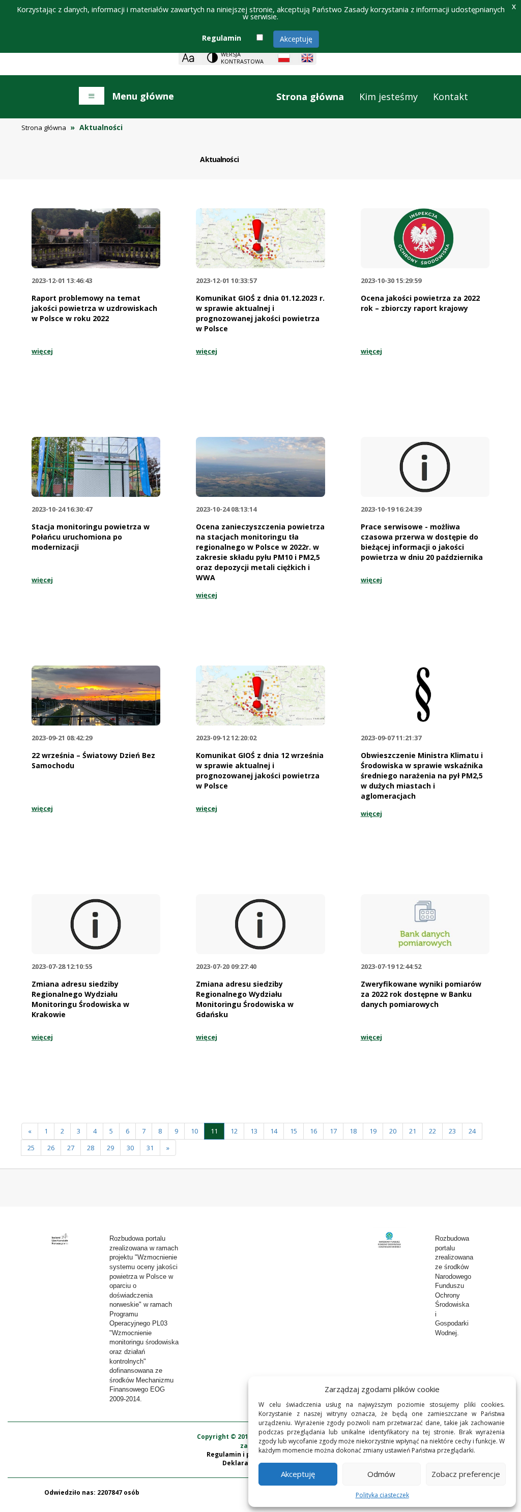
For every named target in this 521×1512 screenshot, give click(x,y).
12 (234, 1131)
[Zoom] (188, 58)
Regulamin (221, 38)
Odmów (381, 1474)
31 (150, 1147)
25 (31, 1147)
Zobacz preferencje (465, 1474)
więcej (42, 351)
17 (333, 1131)
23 (452, 1131)
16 (313, 1131)
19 (373, 1131)
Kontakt (450, 96)
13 (253, 1131)
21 (412, 1131)
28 (90, 1147)
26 (50, 1147)
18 (353, 1131)
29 (110, 1147)
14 (273, 1131)
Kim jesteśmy (388, 96)
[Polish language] (284, 58)
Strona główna (310, 96)
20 (392, 1131)
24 (472, 1131)
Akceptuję (296, 39)
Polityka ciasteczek (382, 1495)
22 (432, 1131)
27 (70, 1147)
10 (194, 1131)
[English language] (307, 58)
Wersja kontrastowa (242, 58)
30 (130, 1147)
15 (293, 1131)
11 (214, 1131)
